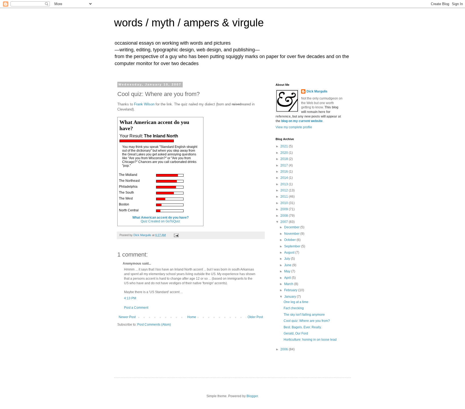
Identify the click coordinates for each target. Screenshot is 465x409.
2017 (284, 165)
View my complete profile (294, 127)
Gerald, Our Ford (296, 333)
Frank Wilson (144, 104)
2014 (284, 178)
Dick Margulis (317, 91)
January (290, 296)
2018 (284, 159)
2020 (284, 153)
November (292, 234)
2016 (284, 171)
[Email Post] (175, 235)
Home (191, 317)
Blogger (252, 396)
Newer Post (127, 317)
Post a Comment (136, 308)
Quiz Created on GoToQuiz (160, 221)
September (292, 246)
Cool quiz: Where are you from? (307, 321)
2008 (284, 216)
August (289, 252)
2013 (284, 184)
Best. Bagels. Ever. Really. (303, 327)
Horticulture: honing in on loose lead (310, 340)
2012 (284, 190)
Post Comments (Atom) (154, 324)
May (287, 271)
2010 (284, 203)
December (292, 227)
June (288, 265)
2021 (284, 146)
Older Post (255, 317)
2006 (284, 349)
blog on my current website (302, 121)
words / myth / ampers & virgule (189, 23)
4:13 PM (130, 298)
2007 (284, 222)
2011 (284, 196)
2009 (284, 209)
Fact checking (294, 308)
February (291, 290)
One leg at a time (296, 302)
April (288, 278)
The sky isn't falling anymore (304, 314)
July (287, 259)
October (290, 240)
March (289, 284)
